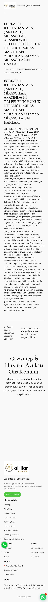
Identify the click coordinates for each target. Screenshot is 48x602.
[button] (43, 597)
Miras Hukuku (16, 72)
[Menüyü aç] (5, 12)
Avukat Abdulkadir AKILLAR (32, 69)
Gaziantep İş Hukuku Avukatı (28, 6)
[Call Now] (4, 544)
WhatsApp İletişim (12, 494)
